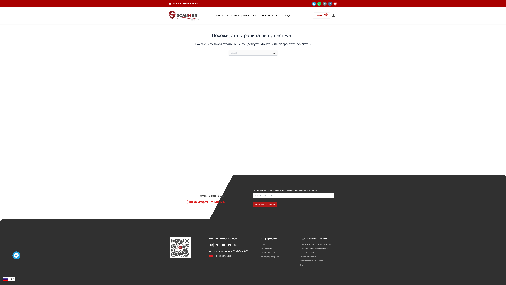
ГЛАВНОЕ (218, 15)
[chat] (16, 255)
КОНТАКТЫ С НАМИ (272, 15)
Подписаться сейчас (265, 204)
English (288, 15)
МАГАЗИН (232, 15)
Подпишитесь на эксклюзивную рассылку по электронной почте (285, 190)
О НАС (246, 15)
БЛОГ (256, 15)
